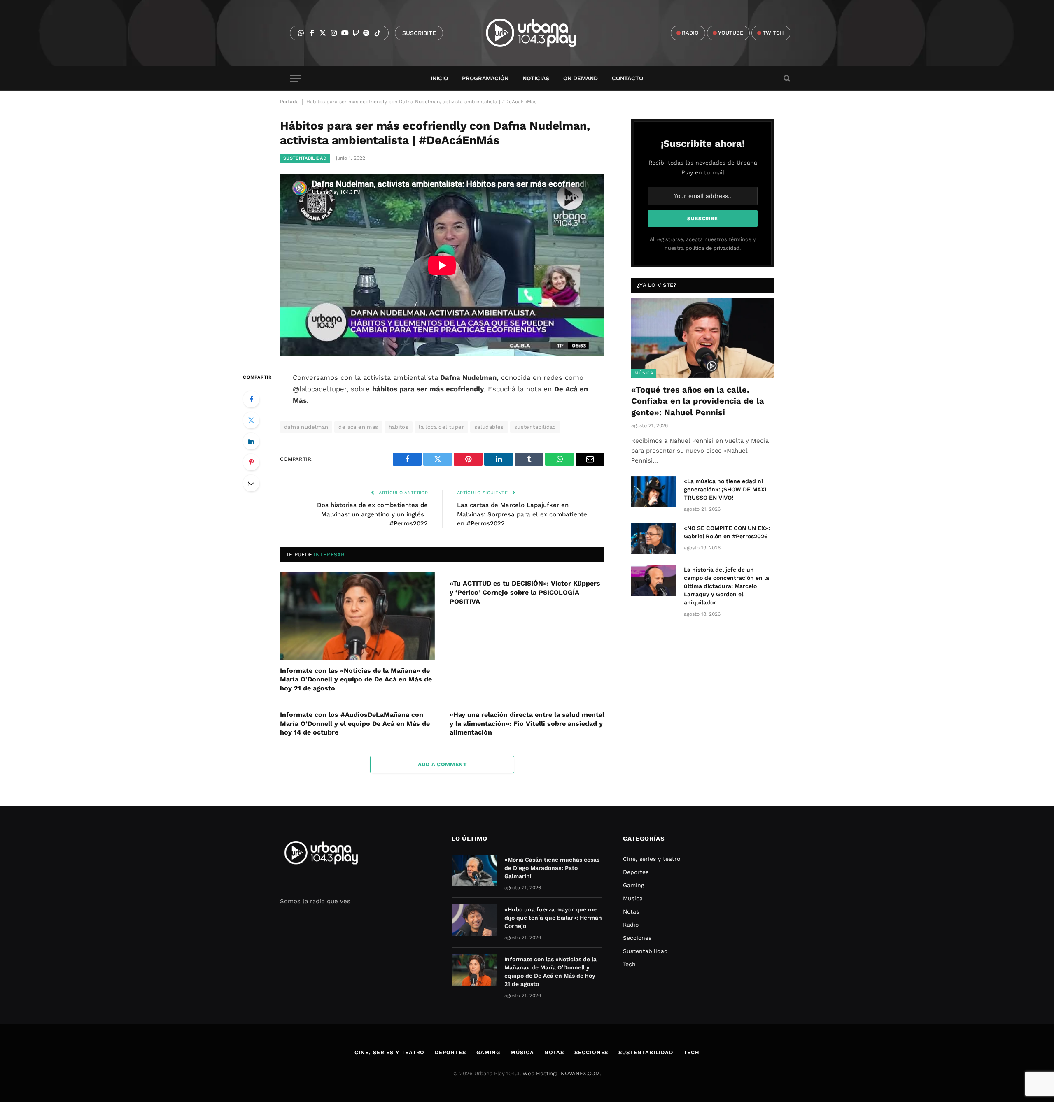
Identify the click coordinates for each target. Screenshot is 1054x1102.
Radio (631, 924)
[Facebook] (251, 399)
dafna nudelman (306, 427)
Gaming (633, 885)
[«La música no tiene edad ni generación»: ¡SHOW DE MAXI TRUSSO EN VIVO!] (653, 491)
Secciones (637, 938)
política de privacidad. (713, 248)
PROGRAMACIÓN (485, 78)
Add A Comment (442, 764)
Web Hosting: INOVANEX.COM (561, 1073)
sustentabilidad (535, 427)
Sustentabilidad (304, 158)
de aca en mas (358, 427)
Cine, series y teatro (651, 859)
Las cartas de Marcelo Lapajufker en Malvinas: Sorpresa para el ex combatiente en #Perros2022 (522, 514)
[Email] (251, 483)
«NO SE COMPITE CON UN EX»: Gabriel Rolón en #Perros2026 (727, 532)
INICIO (439, 78)
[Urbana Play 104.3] (540, 33)
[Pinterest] (251, 462)
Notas (631, 911)
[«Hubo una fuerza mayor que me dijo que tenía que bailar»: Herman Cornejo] (474, 920)
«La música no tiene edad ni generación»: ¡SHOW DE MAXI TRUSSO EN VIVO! (725, 489)
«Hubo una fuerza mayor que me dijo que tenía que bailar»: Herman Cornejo (553, 917)
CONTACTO (627, 78)
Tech (629, 964)
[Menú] (295, 78)
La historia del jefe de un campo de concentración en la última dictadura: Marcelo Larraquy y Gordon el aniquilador (726, 586)
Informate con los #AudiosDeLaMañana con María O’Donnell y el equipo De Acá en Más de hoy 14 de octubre (355, 724)
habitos (399, 427)
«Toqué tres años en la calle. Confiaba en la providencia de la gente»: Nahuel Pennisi (697, 401)
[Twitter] (251, 420)
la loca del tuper (441, 427)
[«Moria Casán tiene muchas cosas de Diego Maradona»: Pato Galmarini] (474, 870)
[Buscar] (786, 78)
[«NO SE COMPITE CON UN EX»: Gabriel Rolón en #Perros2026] (653, 538)
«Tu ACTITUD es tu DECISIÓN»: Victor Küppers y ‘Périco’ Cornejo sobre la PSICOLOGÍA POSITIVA (525, 592)
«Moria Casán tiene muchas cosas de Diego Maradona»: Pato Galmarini (551, 867)
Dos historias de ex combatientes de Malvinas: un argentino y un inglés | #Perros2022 (372, 514)
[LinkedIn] (251, 441)
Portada (289, 102)
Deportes (635, 872)
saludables (489, 427)
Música (643, 373)
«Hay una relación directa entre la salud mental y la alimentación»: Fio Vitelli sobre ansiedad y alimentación (527, 724)
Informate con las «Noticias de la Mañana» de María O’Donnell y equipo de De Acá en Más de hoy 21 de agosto (356, 680)
